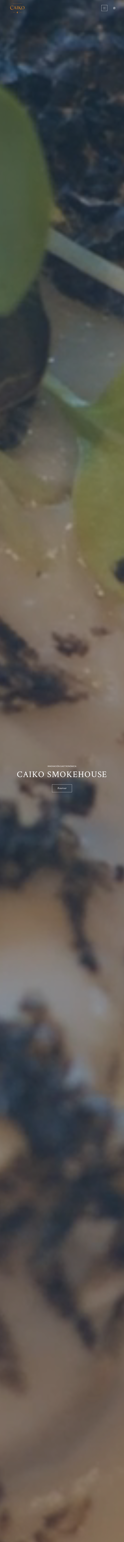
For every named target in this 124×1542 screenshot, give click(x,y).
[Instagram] (114, 8)
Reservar (61, 788)
